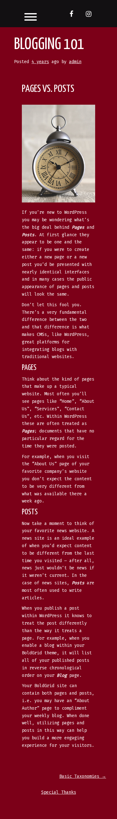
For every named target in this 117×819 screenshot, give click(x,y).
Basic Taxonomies (82, 776)
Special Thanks (58, 792)
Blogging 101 (49, 44)
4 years (40, 61)
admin (75, 61)
